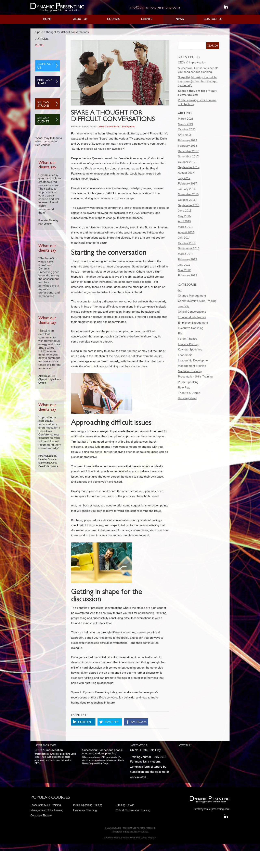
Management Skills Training (46, 810)
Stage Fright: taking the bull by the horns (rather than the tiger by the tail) (198, 81)
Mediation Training (190, 371)
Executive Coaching (190, 327)
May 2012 (184, 270)
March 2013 (185, 253)
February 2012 (187, 275)
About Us (80, 19)
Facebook (139, 722)
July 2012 (184, 264)
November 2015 (188, 194)
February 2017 (187, 183)
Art (180, 290)
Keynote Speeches (190, 349)
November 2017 (188, 156)
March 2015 (185, 226)
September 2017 (188, 167)
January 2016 (187, 189)
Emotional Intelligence (192, 317)
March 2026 (185, 118)
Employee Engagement (193, 322)
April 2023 (184, 134)
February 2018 (187, 145)
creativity (183, 306)
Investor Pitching (188, 344)
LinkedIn (84, 722)
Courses (113, 19)
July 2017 (184, 178)
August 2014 (186, 232)
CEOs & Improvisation (192, 62)
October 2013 (187, 243)
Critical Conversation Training (133, 810)
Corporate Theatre (41, 815)
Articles (42, 39)
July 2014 (184, 237)
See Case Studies (43, 104)
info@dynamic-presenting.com (154, 8)
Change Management (192, 295)
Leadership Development (194, 360)
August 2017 (186, 172)
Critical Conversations (108, 126)
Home (47, 19)
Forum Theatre (187, 338)
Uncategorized (128, 126)
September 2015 (188, 205)
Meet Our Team (44, 82)
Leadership (185, 355)
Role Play (184, 387)
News (180, 19)
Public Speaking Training (87, 804)
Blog (39, 45)
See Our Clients (43, 120)
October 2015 (187, 199)
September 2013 (188, 248)
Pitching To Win (125, 804)
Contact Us (213, 19)
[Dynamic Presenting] (57, 7)
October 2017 (187, 162)
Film (180, 333)
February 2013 (187, 259)
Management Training (192, 365)
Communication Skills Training (197, 300)
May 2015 (184, 216)
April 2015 (184, 221)
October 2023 (187, 129)
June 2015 (185, 210)
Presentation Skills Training (195, 376)
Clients (146, 19)
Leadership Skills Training (45, 804)
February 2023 (187, 140)
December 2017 (188, 151)
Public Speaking (188, 382)
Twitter (111, 722)
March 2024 (185, 124)
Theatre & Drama (189, 392)
